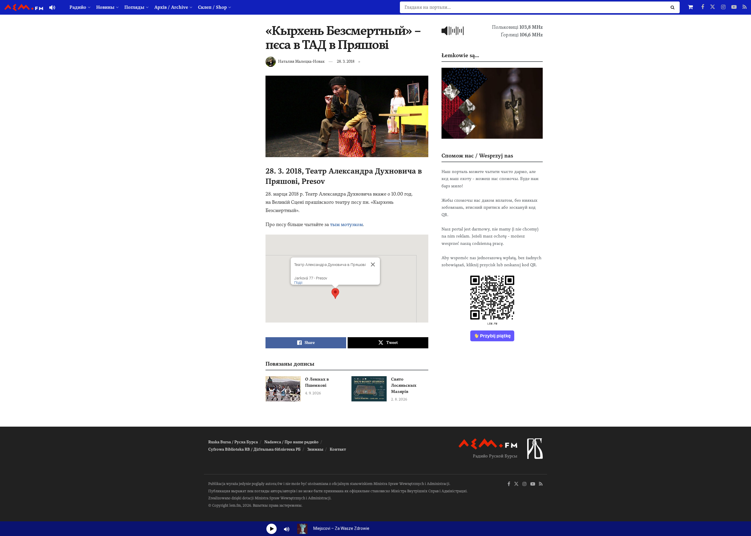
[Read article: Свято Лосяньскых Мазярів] (369, 388)
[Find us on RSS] (744, 7)
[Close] (373, 264)
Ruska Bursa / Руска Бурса (233, 442)
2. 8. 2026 (399, 399)
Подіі (298, 282)
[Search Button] (674, 7)
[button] (335, 293)
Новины (105, 7)
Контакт (338, 449)
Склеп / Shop (212, 7)
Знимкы (315, 449)
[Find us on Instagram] (723, 7)
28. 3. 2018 (345, 61)
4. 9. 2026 (313, 393)
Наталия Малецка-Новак (301, 61)
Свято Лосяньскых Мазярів (403, 385)
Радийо (78, 7)
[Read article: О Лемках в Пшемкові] (283, 388)
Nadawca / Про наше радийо (291, 442)
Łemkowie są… (460, 55)
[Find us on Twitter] (712, 7)
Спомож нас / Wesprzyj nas (477, 155)
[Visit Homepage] (23, 7)
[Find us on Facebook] (702, 7)
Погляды (134, 7)
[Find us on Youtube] (734, 7)
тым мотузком (346, 224)
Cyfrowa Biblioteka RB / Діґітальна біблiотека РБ (254, 449)
